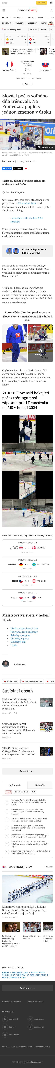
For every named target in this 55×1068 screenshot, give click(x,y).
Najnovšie (40, 785)
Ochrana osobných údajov (22, 1047)
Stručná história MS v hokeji (31, 937)
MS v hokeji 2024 (14, 29)
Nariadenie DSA (41, 1047)
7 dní (26, 792)
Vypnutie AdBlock (36, 1001)
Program (33, 29)
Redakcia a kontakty (11, 1001)
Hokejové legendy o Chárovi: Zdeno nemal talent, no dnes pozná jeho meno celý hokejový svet (24, 51)
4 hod (8, 792)
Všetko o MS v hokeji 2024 (24, 628)
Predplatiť (41, 3)
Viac (26, 84)
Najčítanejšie (15, 785)
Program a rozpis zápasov (24, 631)
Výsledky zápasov (20, 638)
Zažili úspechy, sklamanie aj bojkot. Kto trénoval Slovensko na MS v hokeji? (11, 941)
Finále (14, 645)
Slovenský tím (18, 641)
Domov (5, 972)
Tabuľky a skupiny (20, 635)
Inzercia (5, 1047)
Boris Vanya (8, 161)
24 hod (17, 792)
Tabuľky (44, 29)
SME (33, 792)
